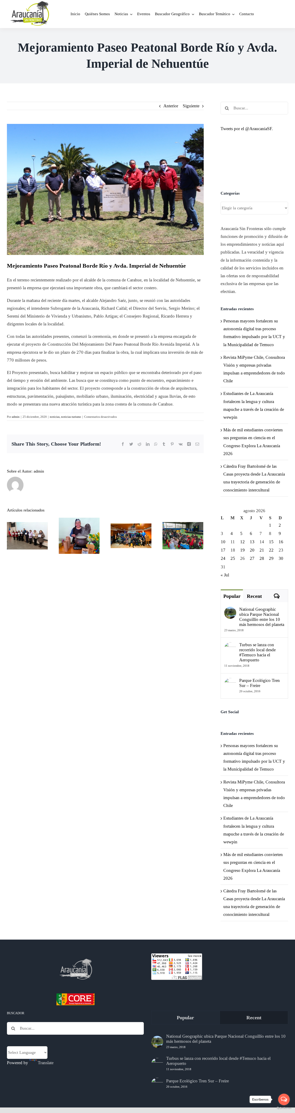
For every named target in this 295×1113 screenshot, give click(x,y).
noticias (55, 416)
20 (252, 550)
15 (271, 541)
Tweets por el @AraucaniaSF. (247, 128)
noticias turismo (71, 416)
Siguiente (191, 105)
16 (281, 541)
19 (242, 550)
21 (262, 550)
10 (223, 541)
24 (223, 558)
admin (16, 416)
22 (271, 550)
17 (223, 550)
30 (281, 558)
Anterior (170, 105)
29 (271, 558)
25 (232, 558)
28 (262, 558)
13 (252, 541)
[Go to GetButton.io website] (284, 1108)
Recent (254, 596)
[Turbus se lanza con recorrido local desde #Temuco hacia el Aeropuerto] (230, 646)
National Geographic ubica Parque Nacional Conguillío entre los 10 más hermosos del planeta (261, 617)
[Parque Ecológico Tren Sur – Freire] (230, 681)
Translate (45, 1062)
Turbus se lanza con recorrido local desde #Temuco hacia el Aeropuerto (257, 652)
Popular (232, 596)
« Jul (225, 575)
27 (252, 558)
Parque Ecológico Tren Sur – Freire (259, 683)
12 (242, 541)
